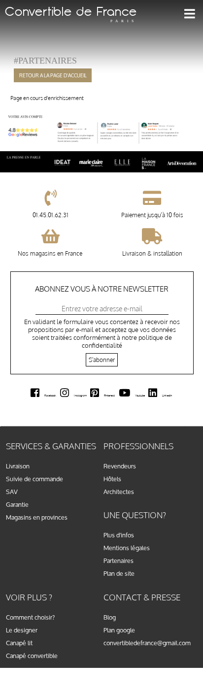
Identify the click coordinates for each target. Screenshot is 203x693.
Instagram (80, 395)
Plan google (119, 630)
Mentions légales (126, 547)
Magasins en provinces (37, 517)
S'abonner (102, 359)
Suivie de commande (34, 478)
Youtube (140, 395)
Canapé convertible (32, 655)
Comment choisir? (30, 617)
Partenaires (118, 560)
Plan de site (119, 573)
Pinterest (109, 395)
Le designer (21, 630)
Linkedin (167, 395)
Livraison (18, 466)
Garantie (17, 504)
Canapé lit (19, 642)
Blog (109, 617)
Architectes (118, 491)
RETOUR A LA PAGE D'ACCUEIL (53, 75)
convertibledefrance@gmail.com (147, 642)
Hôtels (112, 478)
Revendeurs (119, 466)
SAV (12, 491)
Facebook (50, 395)
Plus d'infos (118, 534)
